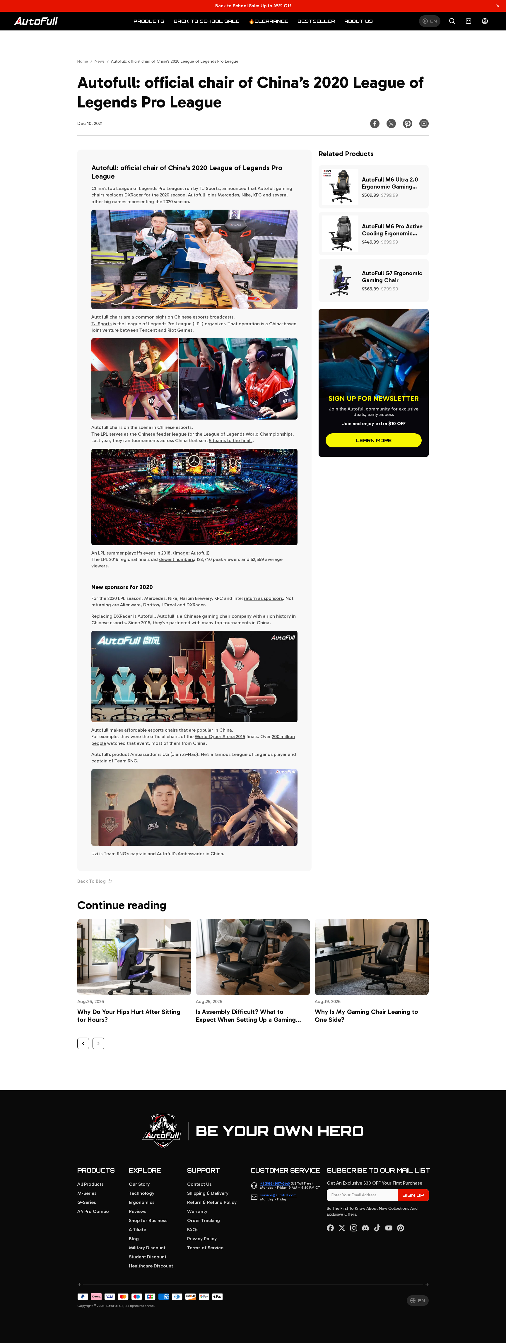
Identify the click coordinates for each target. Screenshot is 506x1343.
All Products (90, 1184)
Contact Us (199, 1184)
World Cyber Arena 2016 (220, 736)
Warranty (197, 1211)
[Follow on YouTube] (388, 1227)
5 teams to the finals (230, 440)
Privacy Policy (202, 1238)
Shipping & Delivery (207, 1193)
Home (82, 61)
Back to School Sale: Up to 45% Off (253, 5)
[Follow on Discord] (365, 1227)
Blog (134, 1238)
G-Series (86, 1202)
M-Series (87, 1193)
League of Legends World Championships (248, 434)
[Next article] (98, 1043)
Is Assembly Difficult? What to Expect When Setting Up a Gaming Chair (246, 1019)
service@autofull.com (278, 1195)
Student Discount (147, 1257)
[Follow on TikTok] (377, 1227)
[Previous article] (83, 1043)
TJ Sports (101, 323)
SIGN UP (413, 1195)
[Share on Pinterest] (407, 123)
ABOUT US (358, 21)
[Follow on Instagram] (353, 1227)
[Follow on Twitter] (342, 1227)
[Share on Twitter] (391, 123)
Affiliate (137, 1229)
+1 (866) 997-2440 (275, 1183)
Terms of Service (205, 1247)
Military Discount (147, 1247)
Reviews (137, 1211)
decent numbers (176, 559)
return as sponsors (263, 598)
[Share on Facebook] (375, 123)
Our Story (139, 1184)
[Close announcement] (497, 5)
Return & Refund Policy (212, 1202)
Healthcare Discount (151, 1266)
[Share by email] (424, 123)
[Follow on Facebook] (330, 1227)
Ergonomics (142, 1202)
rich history (279, 616)
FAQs (193, 1229)
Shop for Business (148, 1220)
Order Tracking (203, 1220)
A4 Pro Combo (93, 1211)
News (100, 61)
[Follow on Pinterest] (400, 1227)
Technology (141, 1193)
